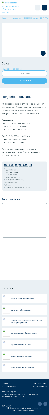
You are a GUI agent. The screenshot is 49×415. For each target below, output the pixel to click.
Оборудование (15, 18)
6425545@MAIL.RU (40, 386)
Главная (4, 18)
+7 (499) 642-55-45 (9, 386)
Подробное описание (12, 69)
